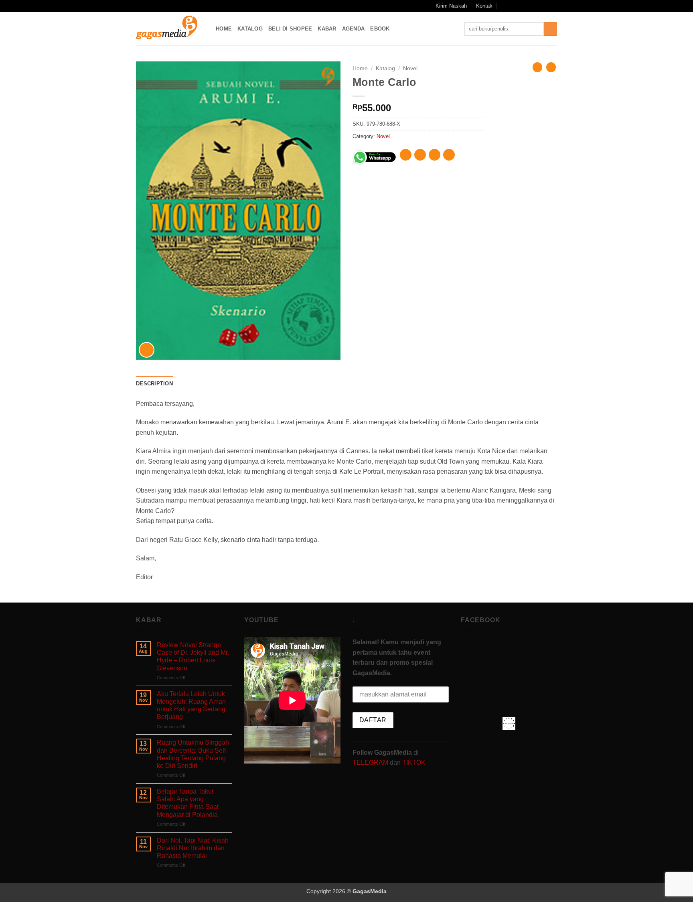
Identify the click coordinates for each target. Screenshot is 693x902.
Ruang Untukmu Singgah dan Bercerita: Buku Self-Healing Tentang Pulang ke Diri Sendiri (193, 754)
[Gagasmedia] (170, 29)
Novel (410, 68)
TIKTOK (414, 762)
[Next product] (537, 67)
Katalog (250, 29)
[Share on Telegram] (449, 154)
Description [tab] (154, 384)
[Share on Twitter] (420, 154)
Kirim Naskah (451, 6)
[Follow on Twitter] (537, 6)
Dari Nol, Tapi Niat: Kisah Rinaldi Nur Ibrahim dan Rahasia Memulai (193, 848)
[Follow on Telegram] (553, 6)
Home (224, 29)
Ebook (379, 29)
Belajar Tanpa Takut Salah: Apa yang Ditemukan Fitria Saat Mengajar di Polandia (188, 803)
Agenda (353, 29)
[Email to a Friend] (434, 154)
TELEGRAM (371, 762)
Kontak (484, 6)
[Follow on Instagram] (522, 6)
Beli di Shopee (290, 29)
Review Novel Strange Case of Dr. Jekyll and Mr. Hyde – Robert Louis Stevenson (193, 656)
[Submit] (550, 29)
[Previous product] (551, 67)
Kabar (327, 29)
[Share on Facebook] (405, 154)
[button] (504, 6)
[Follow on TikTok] (530, 6)
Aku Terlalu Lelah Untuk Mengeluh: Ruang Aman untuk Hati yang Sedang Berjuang (191, 705)
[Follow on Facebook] (514, 6)
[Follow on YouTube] (545, 6)
